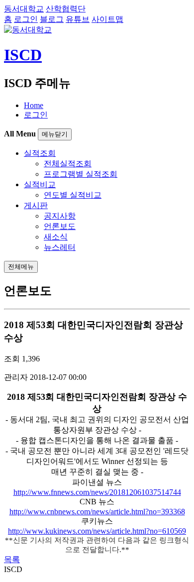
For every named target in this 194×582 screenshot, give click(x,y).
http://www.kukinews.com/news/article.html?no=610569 (97, 531)
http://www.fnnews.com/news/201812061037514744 (97, 492)
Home (33, 105)
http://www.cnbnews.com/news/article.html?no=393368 (97, 511)
